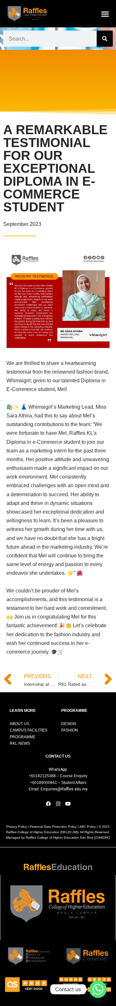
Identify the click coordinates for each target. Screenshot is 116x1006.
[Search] (105, 39)
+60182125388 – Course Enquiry (58, 776)
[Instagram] (58, 803)
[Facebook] (48, 803)
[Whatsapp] (98, 989)
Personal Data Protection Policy (53, 826)
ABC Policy (87, 826)
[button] (105, 13)
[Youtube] (67, 803)
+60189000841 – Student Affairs (58, 782)
